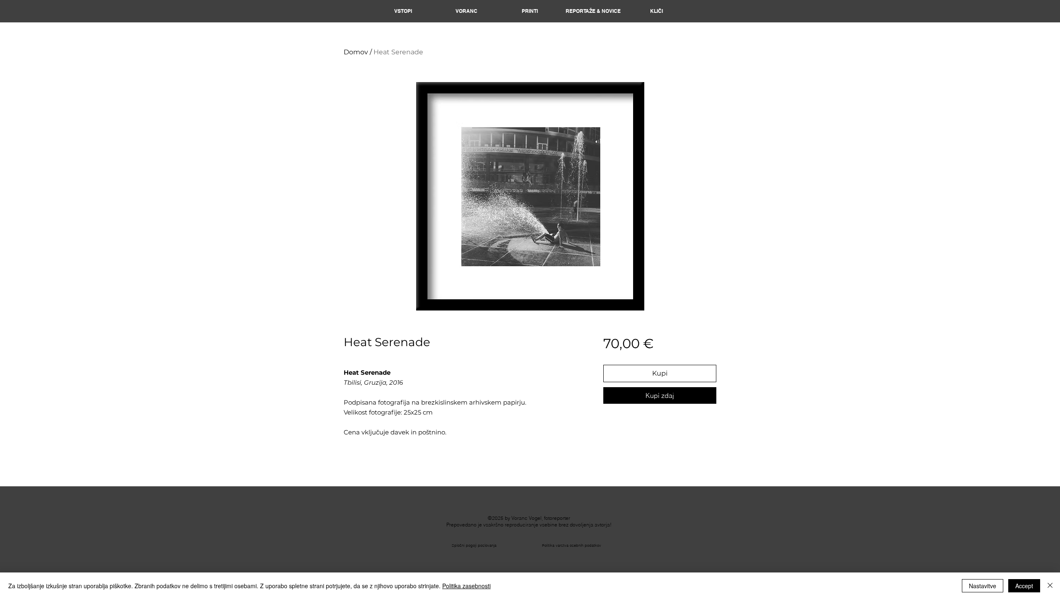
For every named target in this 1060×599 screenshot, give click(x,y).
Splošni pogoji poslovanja (474, 545)
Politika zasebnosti (466, 586)
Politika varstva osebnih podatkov (571, 545)
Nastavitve (982, 586)
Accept (1024, 586)
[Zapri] (1050, 585)
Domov (356, 52)
